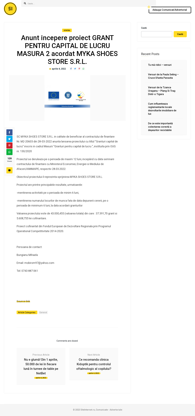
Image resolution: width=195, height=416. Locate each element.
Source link (23, 301)
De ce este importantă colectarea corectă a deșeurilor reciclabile (160, 127)
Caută (144, 28)
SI (10, 8)
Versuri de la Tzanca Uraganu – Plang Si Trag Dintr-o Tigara (161, 91)
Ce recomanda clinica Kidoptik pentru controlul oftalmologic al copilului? (93, 364)
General (67, 30)
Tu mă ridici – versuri (160, 64)
